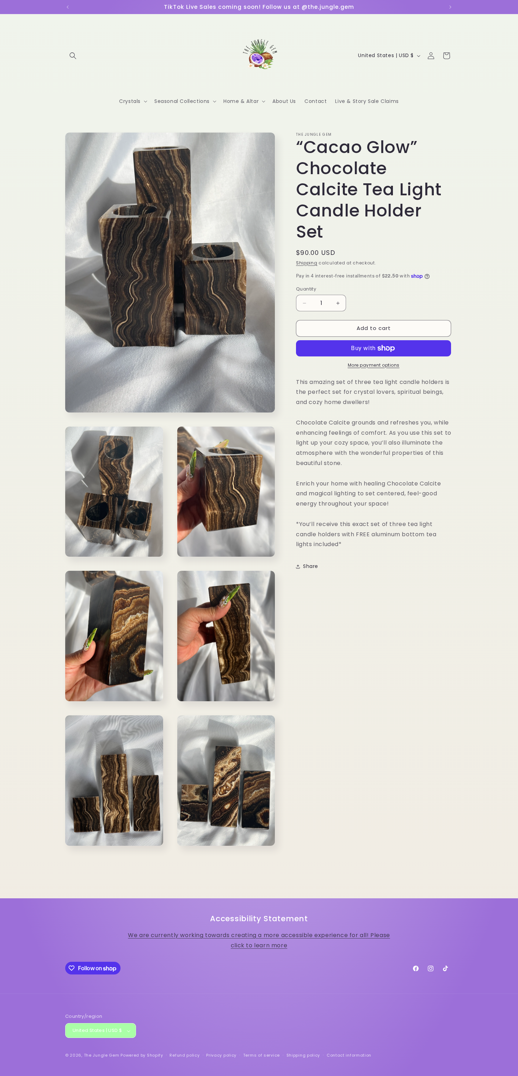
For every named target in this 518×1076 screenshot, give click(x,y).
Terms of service (261, 1055)
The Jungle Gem (101, 1055)
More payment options (374, 365)
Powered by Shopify (142, 1055)
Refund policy (184, 1055)
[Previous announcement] (67, 7)
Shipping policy (303, 1055)
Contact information (349, 1055)
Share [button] (310, 566)
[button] (73, 55)
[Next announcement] (450, 7)
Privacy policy (221, 1055)
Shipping (306, 263)
